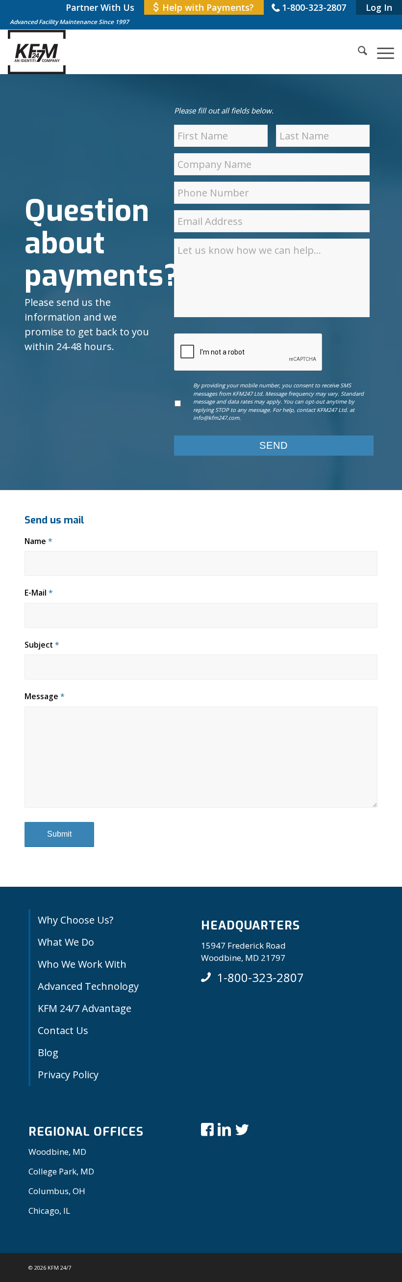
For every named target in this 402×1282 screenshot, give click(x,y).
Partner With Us (100, 7)
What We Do (66, 942)
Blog (48, 1052)
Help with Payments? (208, 7)
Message (45, 696)
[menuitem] (100, 7)
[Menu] (380, 52)
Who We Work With (82, 964)
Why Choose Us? (75, 920)
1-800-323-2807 (314, 7)
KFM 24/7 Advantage (84, 1008)
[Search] (357, 52)
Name (38, 541)
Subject (42, 644)
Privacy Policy (68, 1074)
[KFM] (37, 52)
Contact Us (63, 1030)
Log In (379, 7)
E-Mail (39, 592)
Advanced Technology (88, 986)
